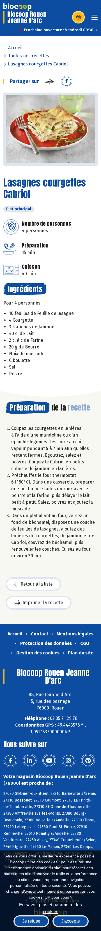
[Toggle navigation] (94, 19)
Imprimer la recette (42, 602)
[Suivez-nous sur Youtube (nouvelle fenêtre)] (49, 761)
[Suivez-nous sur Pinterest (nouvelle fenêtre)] (88, 761)
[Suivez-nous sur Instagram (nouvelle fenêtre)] (68, 761)
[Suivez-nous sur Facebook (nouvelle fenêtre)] (10, 761)
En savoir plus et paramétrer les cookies (50, 907)
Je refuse (31, 921)
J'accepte (70, 921)
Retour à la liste (36, 584)
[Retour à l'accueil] (17, 7)
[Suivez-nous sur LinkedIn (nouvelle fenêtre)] (30, 761)
